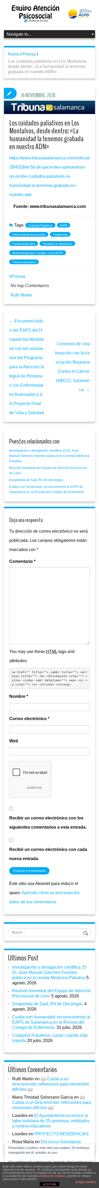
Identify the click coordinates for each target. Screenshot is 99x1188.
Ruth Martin (21, 295)
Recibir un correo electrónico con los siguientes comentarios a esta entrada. (48, 822)
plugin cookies (86, 1182)
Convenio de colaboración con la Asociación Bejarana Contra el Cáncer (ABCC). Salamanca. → (72, 367)
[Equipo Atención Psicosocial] (49, 13)
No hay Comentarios (30, 285)
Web (13, 741)
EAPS (63, 225)
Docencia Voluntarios (61, 1142)
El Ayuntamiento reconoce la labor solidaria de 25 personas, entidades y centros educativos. (50, 1120)
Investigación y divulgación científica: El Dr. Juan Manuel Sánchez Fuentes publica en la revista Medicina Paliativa (49, 456)
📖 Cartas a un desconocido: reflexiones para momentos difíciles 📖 (50, 1084)
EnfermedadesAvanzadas (28, 234)
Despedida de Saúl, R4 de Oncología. (36, 480)
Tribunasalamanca (24, 262)
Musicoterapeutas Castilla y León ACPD (37, 253)
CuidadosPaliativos (40, 225)
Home (13, 54)
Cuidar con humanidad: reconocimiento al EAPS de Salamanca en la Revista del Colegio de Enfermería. (51, 1022)
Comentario (22, 561)
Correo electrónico (29, 718)
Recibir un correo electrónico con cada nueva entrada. (48, 854)
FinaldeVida (60, 234)
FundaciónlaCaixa (23, 243)
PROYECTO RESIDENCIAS (61, 1134)
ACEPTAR (49, 1184)
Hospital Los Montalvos (57, 243)
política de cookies (52, 1176)
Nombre (18, 696)
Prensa (29, 54)
